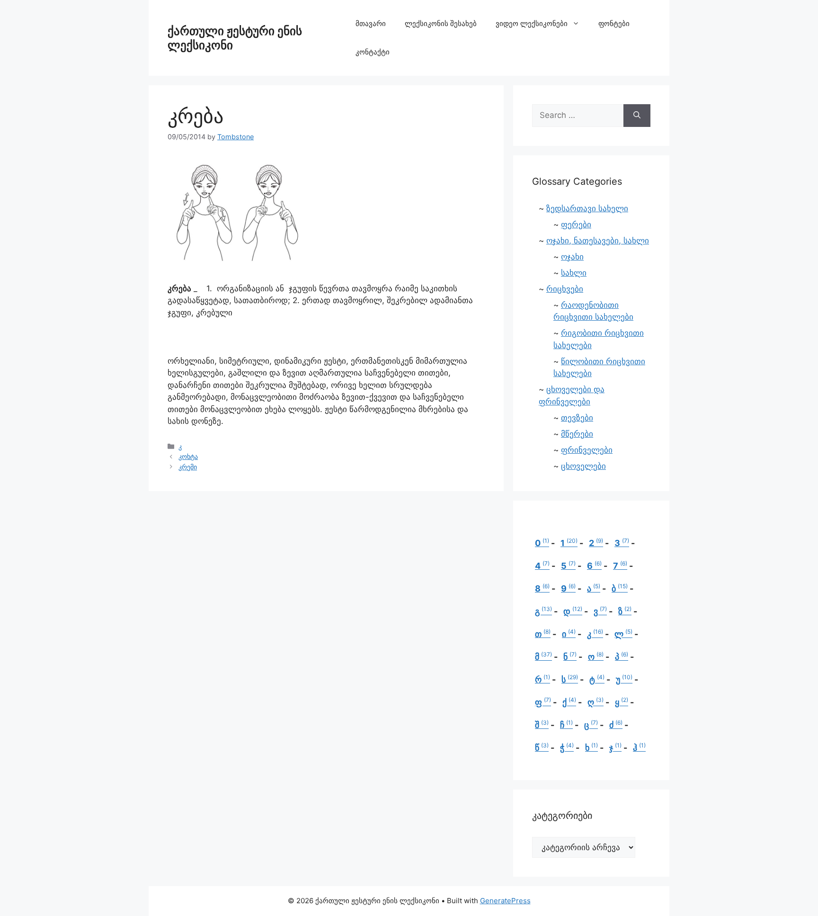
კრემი (187, 467)
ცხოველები (583, 466)
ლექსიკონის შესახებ (441, 23)
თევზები (577, 417)
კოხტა (188, 456)
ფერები (576, 224)
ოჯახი (572, 256)
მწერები (577, 434)
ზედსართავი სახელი (587, 208)
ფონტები (614, 23)
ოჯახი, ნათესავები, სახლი (597, 240)
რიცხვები (564, 289)
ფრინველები (587, 450)
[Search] (636, 115)
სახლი (574, 273)
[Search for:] (577, 115)
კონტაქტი (373, 51)
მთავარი (371, 23)
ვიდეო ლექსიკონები (532, 23)
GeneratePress (505, 900)
